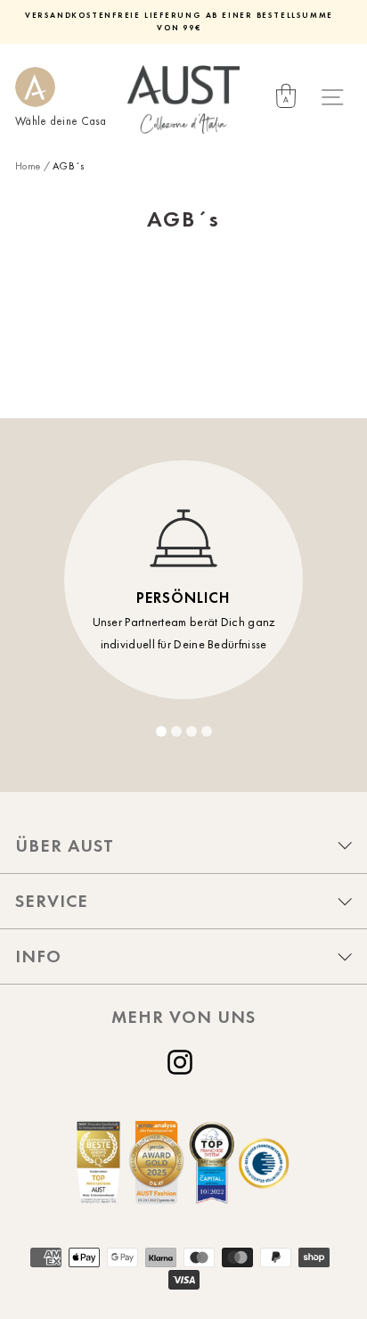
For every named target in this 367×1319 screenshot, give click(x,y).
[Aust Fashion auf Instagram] (183, 1062)
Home (27, 166)
